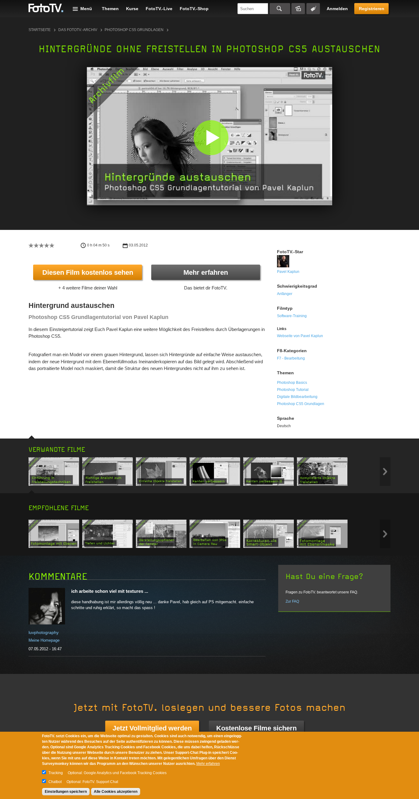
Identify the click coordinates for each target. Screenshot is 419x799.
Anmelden (337, 8)
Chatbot (55, 782)
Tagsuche (313, 8)
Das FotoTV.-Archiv (77, 30)
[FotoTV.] (46, 8)
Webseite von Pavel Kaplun (300, 336)
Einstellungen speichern (66, 791)
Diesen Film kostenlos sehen (87, 272)
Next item (385, 471)
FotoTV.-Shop (194, 8)
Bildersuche (298, 8)
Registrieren (371, 8)
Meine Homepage (44, 640)
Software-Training (292, 316)
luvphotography (44, 632)
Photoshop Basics (292, 382)
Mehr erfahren (205, 272)
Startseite (40, 30)
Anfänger (284, 294)
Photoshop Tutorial (293, 390)
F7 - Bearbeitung (291, 358)
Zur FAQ (292, 601)
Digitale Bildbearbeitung (297, 397)
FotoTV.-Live (159, 8)
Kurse (132, 8)
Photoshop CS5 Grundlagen (134, 30)
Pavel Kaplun (288, 272)
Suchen (280, 8)
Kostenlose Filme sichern (256, 728)
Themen (110, 8)
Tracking (55, 773)
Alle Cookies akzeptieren (115, 791)
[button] (211, 137)
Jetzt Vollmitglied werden (152, 728)
